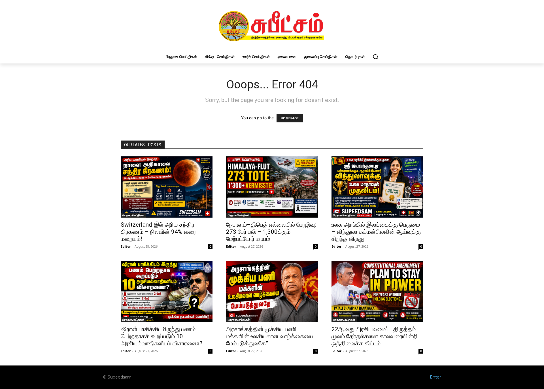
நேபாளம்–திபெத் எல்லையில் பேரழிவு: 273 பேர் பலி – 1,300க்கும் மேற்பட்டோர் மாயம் (271, 231)
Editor (126, 246)
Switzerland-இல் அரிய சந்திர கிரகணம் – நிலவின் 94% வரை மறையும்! (158, 231)
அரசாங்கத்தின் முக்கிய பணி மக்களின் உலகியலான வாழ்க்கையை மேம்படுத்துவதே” (269, 336)
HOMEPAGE (290, 118)
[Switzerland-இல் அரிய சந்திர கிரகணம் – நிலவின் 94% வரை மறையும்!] (166, 187)
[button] (375, 56)
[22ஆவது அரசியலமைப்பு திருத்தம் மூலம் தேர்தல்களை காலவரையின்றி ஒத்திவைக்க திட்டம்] (377, 291)
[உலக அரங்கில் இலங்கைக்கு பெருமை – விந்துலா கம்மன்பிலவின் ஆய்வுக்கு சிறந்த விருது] (377, 187)
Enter (435, 377)
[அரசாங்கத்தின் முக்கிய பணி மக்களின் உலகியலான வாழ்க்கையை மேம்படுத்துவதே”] (272, 291)
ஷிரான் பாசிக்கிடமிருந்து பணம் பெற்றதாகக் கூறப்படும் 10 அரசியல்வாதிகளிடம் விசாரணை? (161, 336)
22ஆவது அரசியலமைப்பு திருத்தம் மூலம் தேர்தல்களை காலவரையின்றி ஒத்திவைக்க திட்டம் (375, 336)
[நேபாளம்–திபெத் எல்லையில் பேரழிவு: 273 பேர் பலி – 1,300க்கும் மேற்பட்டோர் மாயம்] (272, 187)
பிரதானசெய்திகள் (133, 215)
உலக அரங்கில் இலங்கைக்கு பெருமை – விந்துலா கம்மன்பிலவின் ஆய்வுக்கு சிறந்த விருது (376, 231)
